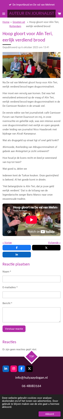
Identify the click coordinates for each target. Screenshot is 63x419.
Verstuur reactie (14, 328)
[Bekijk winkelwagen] (59, 14)
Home (6, 22)
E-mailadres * (10, 287)
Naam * (7, 271)
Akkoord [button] (49, 414)
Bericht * (7, 303)
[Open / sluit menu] (3, 14)
